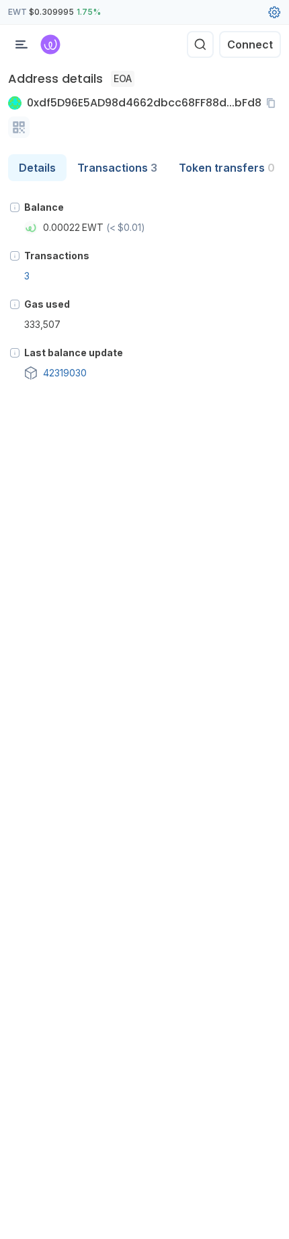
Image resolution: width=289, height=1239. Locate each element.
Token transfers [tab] (227, 167)
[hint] (15, 207)
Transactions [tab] (117, 167)
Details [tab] (37, 167)
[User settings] (274, 12)
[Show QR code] (19, 127)
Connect (250, 44)
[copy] (273, 103)
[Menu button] (21, 44)
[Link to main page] (50, 44)
